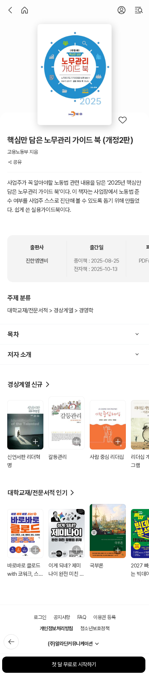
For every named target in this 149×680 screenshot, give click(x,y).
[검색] (139, 10)
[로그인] (121, 10)
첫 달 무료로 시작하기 (74, 664)
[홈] (24, 10)
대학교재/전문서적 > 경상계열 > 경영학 (50, 310)
